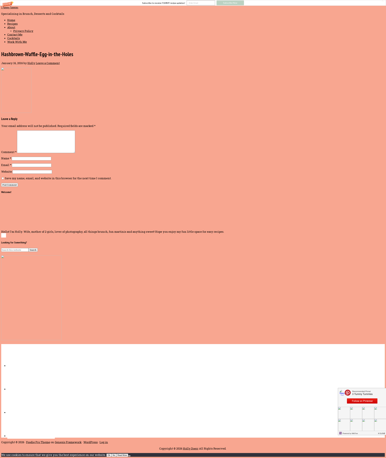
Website (6, 171)
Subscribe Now (230, 3)
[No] (129, 455)
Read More (122, 455)
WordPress (90, 442)
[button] (193, 3)
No (114, 455)
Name (6, 158)
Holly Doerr (190, 448)
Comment (8, 152)
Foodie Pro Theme (38, 442)
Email (6, 165)
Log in (104, 442)
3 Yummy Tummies (9, 7)
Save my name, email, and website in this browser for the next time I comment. (58, 178)
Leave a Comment (48, 63)
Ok (109, 455)
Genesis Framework (68, 442)
